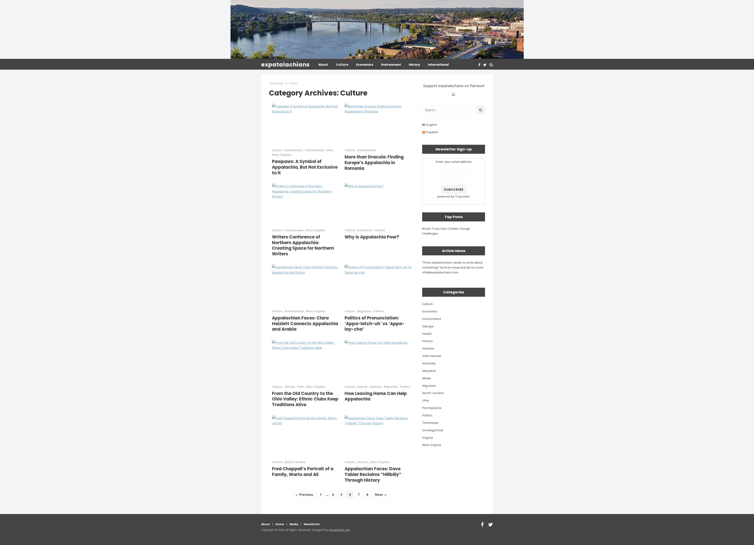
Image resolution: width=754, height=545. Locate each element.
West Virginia (281, 154)
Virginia (427, 437)
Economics (364, 65)
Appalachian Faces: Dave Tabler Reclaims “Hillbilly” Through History (373, 474)
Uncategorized (432, 430)
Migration (364, 311)
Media (426, 378)
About (323, 65)
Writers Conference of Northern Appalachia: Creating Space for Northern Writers (303, 245)
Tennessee (430, 423)
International (438, 65)
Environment (391, 65)
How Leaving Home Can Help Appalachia (376, 396)
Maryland (429, 371)
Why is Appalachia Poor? (372, 237)
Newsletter (312, 524)
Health (427, 334)
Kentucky (429, 363)
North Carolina (295, 462)
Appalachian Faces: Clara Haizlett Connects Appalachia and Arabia (305, 323)
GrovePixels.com (339, 530)
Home (279, 524)
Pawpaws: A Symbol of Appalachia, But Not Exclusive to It (305, 167)
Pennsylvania (294, 230)
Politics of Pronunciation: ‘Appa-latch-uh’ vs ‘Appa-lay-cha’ (374, 323)
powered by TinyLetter (453, 196)
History (414, 65)
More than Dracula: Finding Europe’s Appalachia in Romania (374, 162)
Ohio (329, 150)
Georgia (427, 326)
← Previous (304, 494)
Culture (342, 65)
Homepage (276, 83)
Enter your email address (454, 162)
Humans (376, 387)
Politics (379, 311)
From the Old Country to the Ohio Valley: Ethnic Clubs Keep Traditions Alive (305, 399)
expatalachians (285, 64)
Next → (381, 494)
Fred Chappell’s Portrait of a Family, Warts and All (302, 472)
